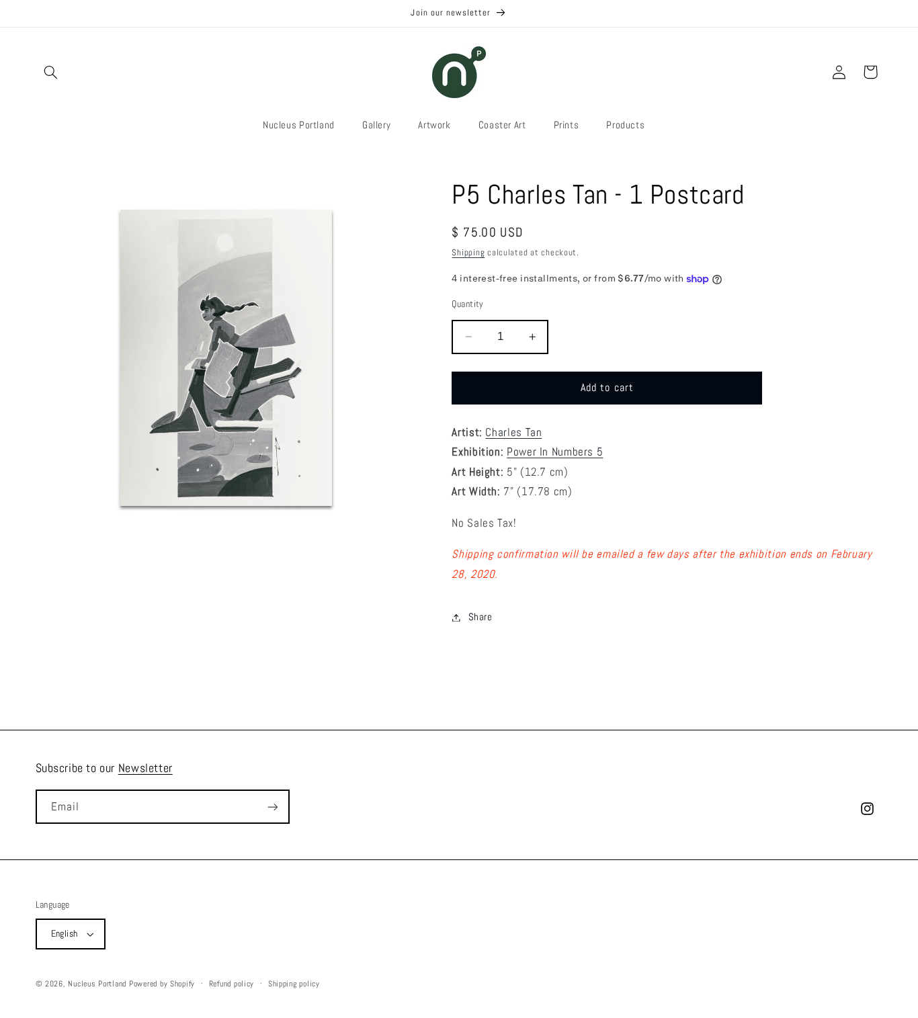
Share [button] (480, 617)
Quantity (467, 304)
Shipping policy (294, 983)
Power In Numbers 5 (555, 452)
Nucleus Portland (97, 983)
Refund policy (232, 983)
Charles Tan (513, 432)
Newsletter (145, 767)
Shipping (468, 252)
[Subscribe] (272, 807)
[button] (51, 71)
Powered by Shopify (162, 983)
